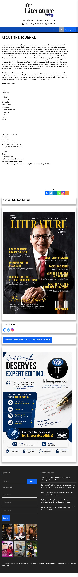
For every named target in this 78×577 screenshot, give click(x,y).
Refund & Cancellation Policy (40, 563)
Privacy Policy (24, 563)
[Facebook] (47, 193)
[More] (67, 193)
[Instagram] (63, 193)
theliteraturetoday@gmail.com (54, 77)
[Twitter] (51, 193)
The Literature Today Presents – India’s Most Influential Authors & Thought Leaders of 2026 (56, 501)
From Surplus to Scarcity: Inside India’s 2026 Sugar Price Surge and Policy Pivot (57, 494)
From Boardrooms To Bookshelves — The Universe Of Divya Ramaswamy (57, 508)
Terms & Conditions (58, 563)
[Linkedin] (55, 193)
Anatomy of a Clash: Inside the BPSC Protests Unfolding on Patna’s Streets (55, 479)
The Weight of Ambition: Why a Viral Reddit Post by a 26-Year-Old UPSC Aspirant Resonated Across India (58, 486)
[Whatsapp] (59, 193)
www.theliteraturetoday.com (12, 161)
